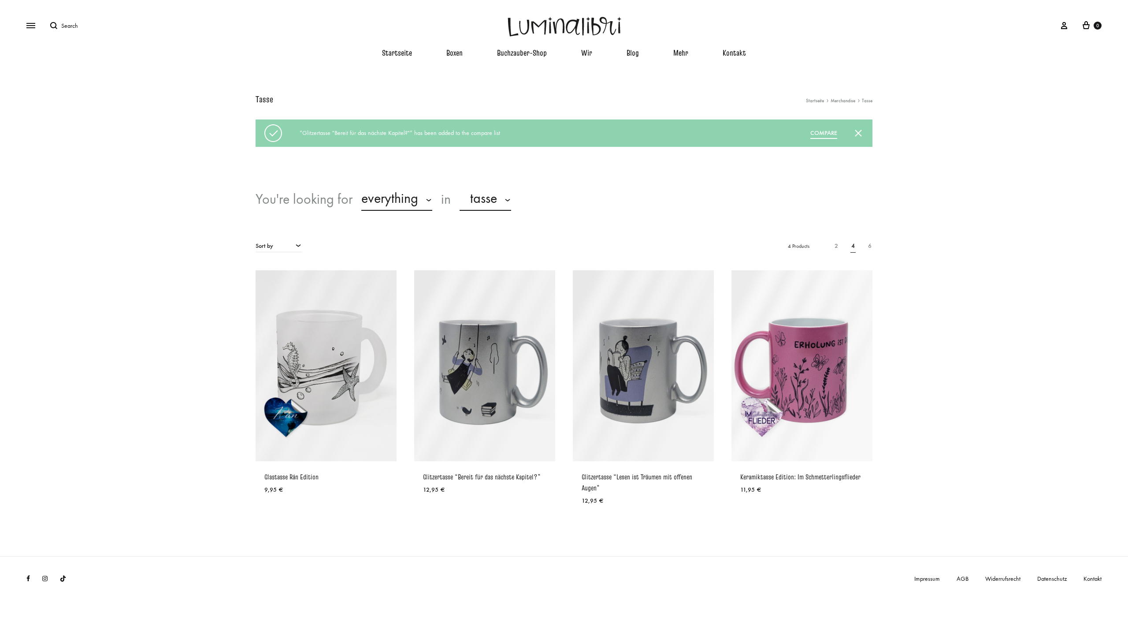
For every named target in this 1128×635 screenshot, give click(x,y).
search (542, 199)
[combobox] (396, 200)
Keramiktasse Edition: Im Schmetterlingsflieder (800, 477)
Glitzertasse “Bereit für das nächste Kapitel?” (482, 477)
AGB (962, 579)
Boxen (454, 52)
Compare (823, 133)
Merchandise (843, 101)
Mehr (680, 52)
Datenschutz (1052, 579)
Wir (586, 52)
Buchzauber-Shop (522, 52)
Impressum (927, 579)
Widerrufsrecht (1002, 579)
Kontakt (734, 52)
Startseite (397, 52)
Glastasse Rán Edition (291, 477)
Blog (633, 52)
